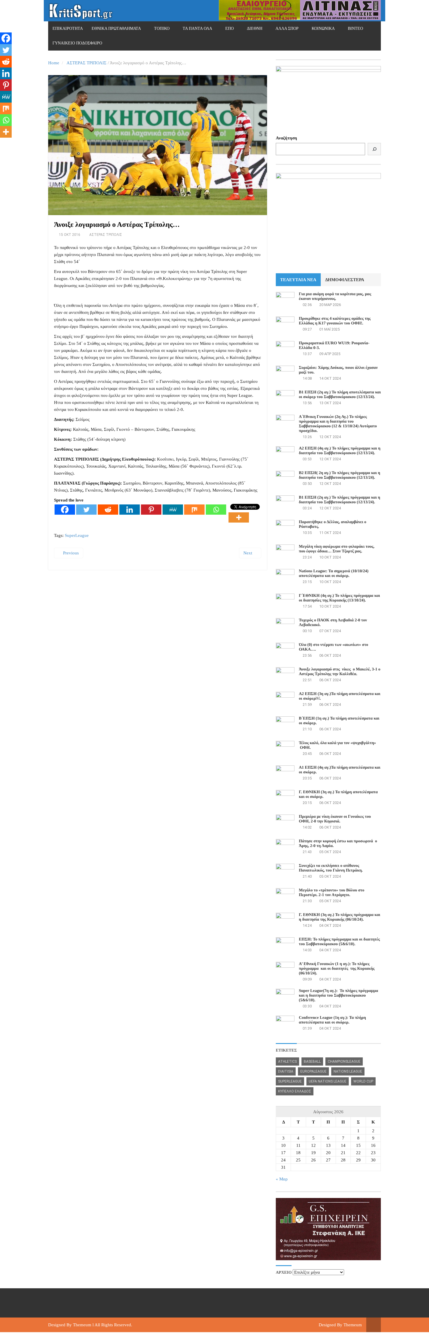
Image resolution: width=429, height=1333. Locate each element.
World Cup (363, 1081)
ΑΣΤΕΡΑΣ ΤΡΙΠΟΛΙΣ (87, 62)
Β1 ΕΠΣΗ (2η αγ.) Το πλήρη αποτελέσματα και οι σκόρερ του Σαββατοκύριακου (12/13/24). (340, 394)
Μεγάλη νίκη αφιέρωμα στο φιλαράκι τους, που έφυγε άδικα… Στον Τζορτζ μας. (336, 549)
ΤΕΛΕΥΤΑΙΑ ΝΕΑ (298, 279)
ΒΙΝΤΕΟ (355, 28)
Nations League (348, 1071)
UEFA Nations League (327, 1081)
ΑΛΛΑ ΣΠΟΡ (287, 28)
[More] (239, 517)
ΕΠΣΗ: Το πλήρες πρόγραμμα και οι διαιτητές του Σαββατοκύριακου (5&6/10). (339, 941)
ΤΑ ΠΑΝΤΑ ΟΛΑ (197, 28)
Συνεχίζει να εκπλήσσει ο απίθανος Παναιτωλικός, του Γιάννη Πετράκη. (331, 868)
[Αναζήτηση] (374, 149)
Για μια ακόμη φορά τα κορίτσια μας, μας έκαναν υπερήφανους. (335, 296)
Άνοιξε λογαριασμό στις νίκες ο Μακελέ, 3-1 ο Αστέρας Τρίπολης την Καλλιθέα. (339, 671)
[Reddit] (108, 509)
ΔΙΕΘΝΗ (254, 28)
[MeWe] (173, 509)
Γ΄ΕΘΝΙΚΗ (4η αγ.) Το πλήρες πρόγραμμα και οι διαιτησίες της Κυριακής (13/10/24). (339, 598)
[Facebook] (65, 509)
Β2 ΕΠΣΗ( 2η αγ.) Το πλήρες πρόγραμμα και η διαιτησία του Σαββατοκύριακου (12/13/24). (339, 475)
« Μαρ (281, 1179)
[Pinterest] (151, 509)
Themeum (82, 1324)
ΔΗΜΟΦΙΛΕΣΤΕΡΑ (344, 279)
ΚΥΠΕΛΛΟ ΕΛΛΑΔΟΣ (294, 1091)
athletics (287, 1061)
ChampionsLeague (344, 1061)
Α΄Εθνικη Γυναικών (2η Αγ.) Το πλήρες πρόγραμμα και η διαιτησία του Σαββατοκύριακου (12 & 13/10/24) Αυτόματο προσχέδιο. (338, 424)
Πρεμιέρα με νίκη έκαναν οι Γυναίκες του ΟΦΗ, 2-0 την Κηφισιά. (335, 819)
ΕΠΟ (229, 28)
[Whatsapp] (216, 509)
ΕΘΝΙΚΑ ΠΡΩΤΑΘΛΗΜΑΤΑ (116, 28)
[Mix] (194, 509)
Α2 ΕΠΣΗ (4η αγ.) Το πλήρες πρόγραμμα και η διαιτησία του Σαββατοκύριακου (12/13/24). (339, 450)
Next (248, 553)
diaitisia (285, 1071)
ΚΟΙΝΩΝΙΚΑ (323, 28)
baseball (312, 1061)
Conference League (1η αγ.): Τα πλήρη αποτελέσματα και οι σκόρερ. (332, 1020)
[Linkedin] (129, 509)
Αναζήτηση (286, 138)
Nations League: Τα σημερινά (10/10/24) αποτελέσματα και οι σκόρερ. (333, 573)
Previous (70, 553)
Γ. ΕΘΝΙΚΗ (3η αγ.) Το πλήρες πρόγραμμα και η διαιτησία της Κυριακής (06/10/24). (339, 917)
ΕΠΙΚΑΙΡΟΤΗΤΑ (68, 28)
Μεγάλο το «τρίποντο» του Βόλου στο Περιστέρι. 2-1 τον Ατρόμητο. (331, 892)
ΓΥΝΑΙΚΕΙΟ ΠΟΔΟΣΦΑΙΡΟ (77, 43)
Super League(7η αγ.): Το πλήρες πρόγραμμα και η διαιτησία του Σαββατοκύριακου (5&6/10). (338, 995)
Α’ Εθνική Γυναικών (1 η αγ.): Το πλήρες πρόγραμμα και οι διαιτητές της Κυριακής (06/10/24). (336, 969)
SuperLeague (77, 535)
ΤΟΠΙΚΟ (162, 28)
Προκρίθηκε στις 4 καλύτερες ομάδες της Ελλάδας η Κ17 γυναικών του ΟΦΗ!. (335, 321)
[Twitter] (86, 509)
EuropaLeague (313, 1071)
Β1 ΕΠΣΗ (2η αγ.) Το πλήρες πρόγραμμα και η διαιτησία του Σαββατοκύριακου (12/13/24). (339, 499)
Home (53, 62)
